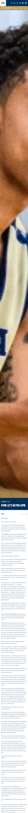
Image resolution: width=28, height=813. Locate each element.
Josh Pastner (6, 534)
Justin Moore (4, 714)
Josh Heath (11, 716)
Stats (26, 8)
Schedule (15, 8)
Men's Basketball (6, 8)
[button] (12, 3)
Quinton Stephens (12, 614)
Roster (21, 8)
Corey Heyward (20, 714)
